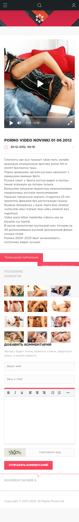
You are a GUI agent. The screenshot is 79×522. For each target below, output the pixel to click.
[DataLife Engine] (39, 18)
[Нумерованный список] (59, 393)
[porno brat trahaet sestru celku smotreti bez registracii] (37, 291)
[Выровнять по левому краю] (30, 393)
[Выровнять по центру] (37, 393)
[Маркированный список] (53, 393)
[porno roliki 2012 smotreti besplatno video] (14, 291)
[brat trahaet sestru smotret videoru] (60, 291)
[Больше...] (68, 393)
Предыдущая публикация (21, 257)
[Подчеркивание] (22, 393)
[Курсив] (15, 393)
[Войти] (74, 5)
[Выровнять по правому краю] (44, 393)
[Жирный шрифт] (8, 393)
